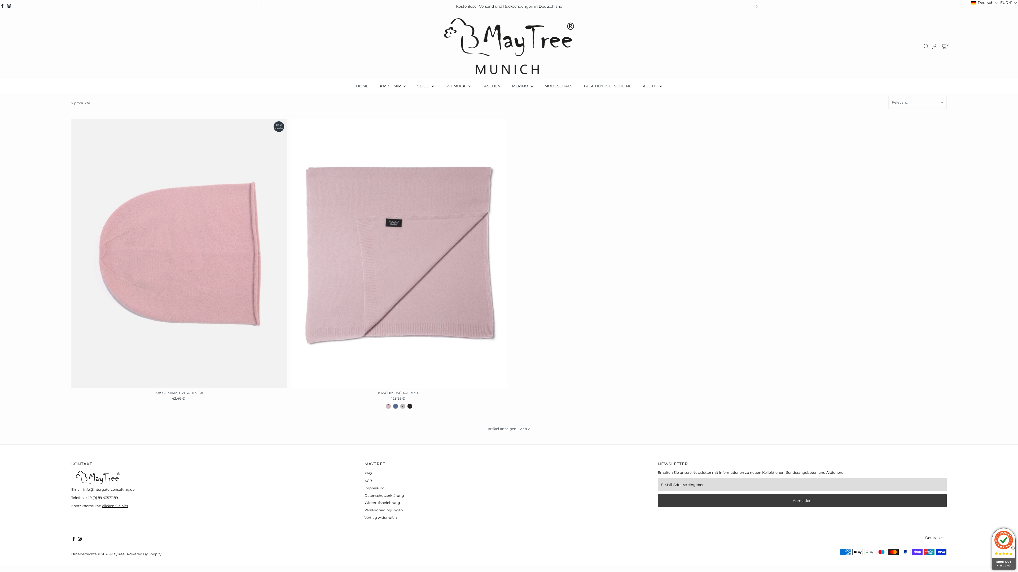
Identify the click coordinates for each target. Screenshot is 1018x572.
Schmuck (456, 86)
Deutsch (932, 537)
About (650, 86)
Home (362, 86)
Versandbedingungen (384, 510)
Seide (423, 86)
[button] (985, 3)
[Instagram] (9, 6)
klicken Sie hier (115, 506)
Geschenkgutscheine (607, 86)
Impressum (374, 488)
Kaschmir (391, 86)
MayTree (117, 554)
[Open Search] (926, 46)
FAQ (368, 473)
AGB (368, 481)
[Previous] (261, 6)
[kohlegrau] (410, 406)
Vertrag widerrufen (381, 517)
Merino (520, 86)
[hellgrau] (402, 406)
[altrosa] (388, 406)
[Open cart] (944, 46)
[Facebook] (2, 6)
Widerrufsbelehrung (382, 503)
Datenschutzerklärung (384, 495)
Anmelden (802, 500)
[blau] (395, 406)
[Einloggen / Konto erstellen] (934, 46)
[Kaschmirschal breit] (399, 253)
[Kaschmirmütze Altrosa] (179, 253)
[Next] (756, 6)
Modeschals (559, 86)
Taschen (491, 86)
